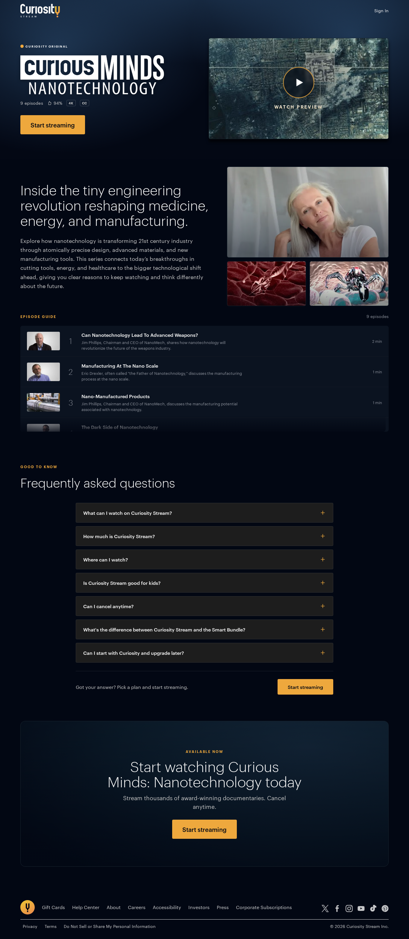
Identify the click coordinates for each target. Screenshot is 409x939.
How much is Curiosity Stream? (119, 536)
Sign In (381, 10)
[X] (325, 908)
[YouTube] (361, 908)
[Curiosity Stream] (40, 10)
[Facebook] (337, 908)
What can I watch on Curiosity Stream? (127, 512)
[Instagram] (349, 908)
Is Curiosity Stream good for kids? (121, 582)
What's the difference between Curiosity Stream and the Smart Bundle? (164, 629)
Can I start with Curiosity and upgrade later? (133, 652)
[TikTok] (373, 908)
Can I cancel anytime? (108, 606)
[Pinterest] (385, 908)
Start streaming (53, 125)
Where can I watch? (105, 559)
